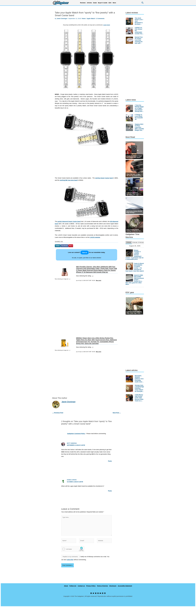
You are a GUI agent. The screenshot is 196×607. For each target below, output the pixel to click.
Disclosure (112, 586)
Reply (110, 461)
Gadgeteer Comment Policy (76, 433)
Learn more (106, 25)
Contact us (81, 586)
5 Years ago (134, 242)
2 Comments (100, 18)
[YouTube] (100, 593)
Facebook (64, 245)
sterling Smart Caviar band (104, 178)
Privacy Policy (91, 586)
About (66, 586)
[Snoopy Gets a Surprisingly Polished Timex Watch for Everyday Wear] (130, 388)
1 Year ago (128, 242)
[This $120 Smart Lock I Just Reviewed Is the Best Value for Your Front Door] (130, 21)
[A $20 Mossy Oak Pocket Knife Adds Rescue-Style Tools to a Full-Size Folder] (130, 398)
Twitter (57, 245)
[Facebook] (91, 593)
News (84, 18)
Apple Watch (91, 18)
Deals (95, 3)
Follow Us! (72, 586)
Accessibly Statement (125, 586)
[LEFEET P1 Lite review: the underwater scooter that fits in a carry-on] (130, 31)
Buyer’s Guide (102, 3)
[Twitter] (93, 593)
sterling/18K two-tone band (68, 180)
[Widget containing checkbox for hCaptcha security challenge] (72, 549)
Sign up (84, 252)
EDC (110, 3)
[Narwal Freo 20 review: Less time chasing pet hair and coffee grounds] (130, 40)
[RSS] (102, 593)
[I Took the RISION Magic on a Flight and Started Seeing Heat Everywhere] (130, 108)
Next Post (117, 412)
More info (98, 280)
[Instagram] (95, 593)
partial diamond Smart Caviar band (69, 221)
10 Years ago (141, 242)
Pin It (70, 245)
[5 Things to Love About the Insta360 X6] (130, 118)
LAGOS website (95, 237)
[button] (142, 2)
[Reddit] (105, 593)
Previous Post (57, 412)
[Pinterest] (98, 593)
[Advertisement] (86, 163)
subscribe (70, 559)
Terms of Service (102, 586)
